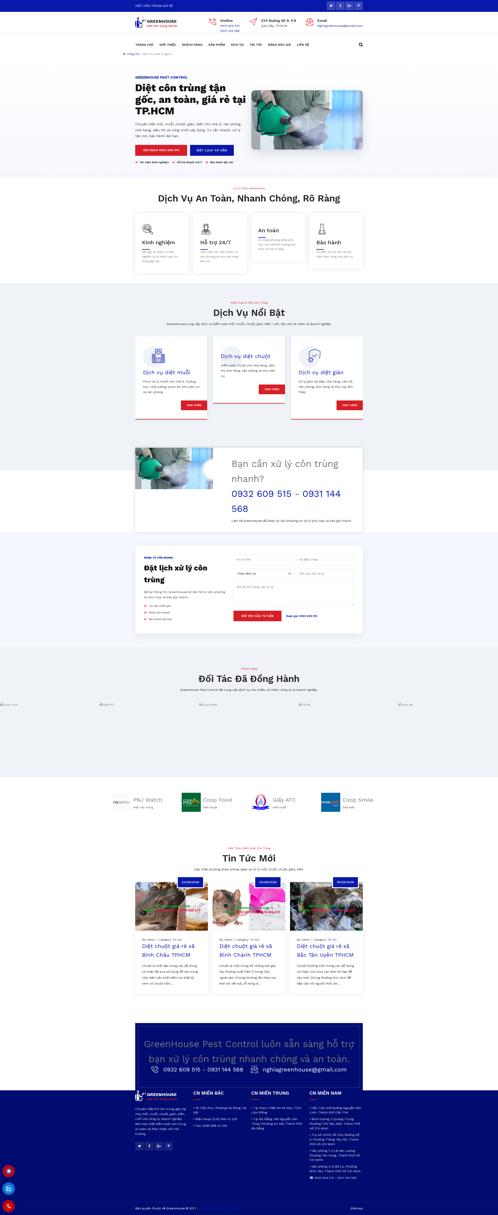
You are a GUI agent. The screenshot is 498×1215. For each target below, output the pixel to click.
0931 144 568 (229, 31)
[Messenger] (8, 1171)
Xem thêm (194, 389)
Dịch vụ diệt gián (243, 372)
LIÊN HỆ (303, 44)
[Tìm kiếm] (358, 44)
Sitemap (356, 1208)
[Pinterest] (358, 6)
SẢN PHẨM (216, 44)
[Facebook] (340, 6)
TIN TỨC (255, 44)
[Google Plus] (349, 6)
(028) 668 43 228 (224, 1119)
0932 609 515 (230, 26)
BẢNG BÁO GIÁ (279, 44)
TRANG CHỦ (144, 44)
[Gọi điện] (8, 1206)
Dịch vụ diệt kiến (321, 372)
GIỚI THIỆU (167, 44)
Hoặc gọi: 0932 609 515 (301, 616)
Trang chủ (133, 53)
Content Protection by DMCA (218, 1208)
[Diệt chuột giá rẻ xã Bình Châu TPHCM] (171, 906)
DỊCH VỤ (237, 44)
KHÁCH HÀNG (192, 44)
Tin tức (177, 939)
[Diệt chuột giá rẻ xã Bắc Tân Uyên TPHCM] (326, 906)
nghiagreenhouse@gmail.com (340, 26)
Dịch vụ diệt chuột (168, 356)
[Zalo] (8, 1189)
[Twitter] (331, 6)
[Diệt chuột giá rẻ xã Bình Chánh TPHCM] (249, 906)
